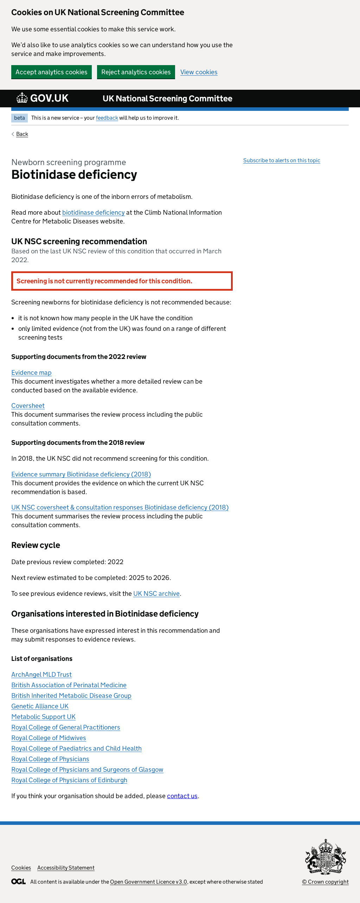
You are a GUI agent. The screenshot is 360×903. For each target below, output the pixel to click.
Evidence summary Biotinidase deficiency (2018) (81, 474)
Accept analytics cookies (51, 72)
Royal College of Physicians (50, 759)
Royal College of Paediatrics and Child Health (76, 748)
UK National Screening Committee (167, 98)
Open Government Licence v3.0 (148, 881)
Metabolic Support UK (43, 717)
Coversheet (28, 406)
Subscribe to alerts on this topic (281, 160)
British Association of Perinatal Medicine (69, 685)
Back (22, 134)
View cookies (199, 72)
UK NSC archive (156, 593)
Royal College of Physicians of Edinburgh (69, 780)
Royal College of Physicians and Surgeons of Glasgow (87, 769)
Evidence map (31, 372)
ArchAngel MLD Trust (41, 674)
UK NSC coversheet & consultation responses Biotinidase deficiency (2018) (120, 507)
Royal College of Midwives (48, 738)
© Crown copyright (325, 881)
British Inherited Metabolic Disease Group (71, 696)
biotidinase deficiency (93, 212)
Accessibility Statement (66, 867)
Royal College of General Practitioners (65, 727)
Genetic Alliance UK (40, 706)
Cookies (21, 867)
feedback (107, 117)
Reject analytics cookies (136, 72)
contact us (182, 796)
